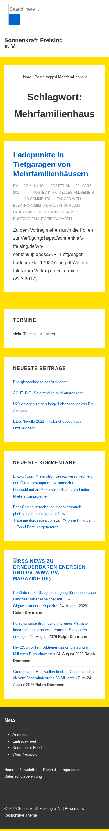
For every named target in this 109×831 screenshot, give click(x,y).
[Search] (14, 19)
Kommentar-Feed (27, 747)
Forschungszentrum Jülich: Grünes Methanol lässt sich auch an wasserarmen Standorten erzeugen (51, 630)
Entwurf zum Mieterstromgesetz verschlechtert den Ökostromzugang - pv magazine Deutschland (52, 483)
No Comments (37, 199)
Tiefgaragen (59, 219)
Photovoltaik (26, 219)
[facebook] (8, 793)
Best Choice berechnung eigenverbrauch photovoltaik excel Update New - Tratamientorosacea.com (47, 513)
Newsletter (28, 770)
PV (43, 219)
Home (9, 770)
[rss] (20, 793)
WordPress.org (24, 754)
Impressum (71, 770)
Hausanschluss (65, 206)
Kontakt (49, 770)
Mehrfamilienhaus (56, 212)
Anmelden (20, 734)
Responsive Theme (20, 815)
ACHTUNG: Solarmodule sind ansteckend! (49, 393)
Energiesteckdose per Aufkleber (40, 382)
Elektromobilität (30, 206)
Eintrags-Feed (24, 741)
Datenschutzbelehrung (23, 776)
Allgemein (84, 192)
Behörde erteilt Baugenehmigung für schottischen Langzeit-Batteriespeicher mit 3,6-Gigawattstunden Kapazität (54, 599)
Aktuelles (62, 192)
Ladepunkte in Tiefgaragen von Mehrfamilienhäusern (50, 164)
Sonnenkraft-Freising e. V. (33, 43)
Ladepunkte (25, 212)
